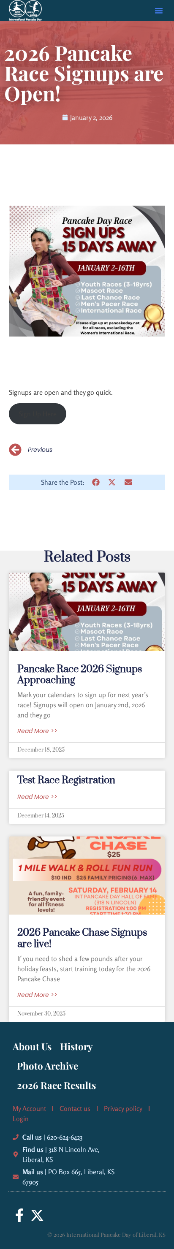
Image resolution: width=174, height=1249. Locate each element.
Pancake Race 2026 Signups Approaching (79, 675)
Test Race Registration (66, 780)
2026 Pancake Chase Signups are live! (82, 938)
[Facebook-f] (19, 1215)
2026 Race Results (56, 1085)
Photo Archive (47, 1065)
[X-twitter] (37, 1215)
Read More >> (37, 731)
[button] (158, 10)
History (76, 1046)
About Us (32, 1046)
